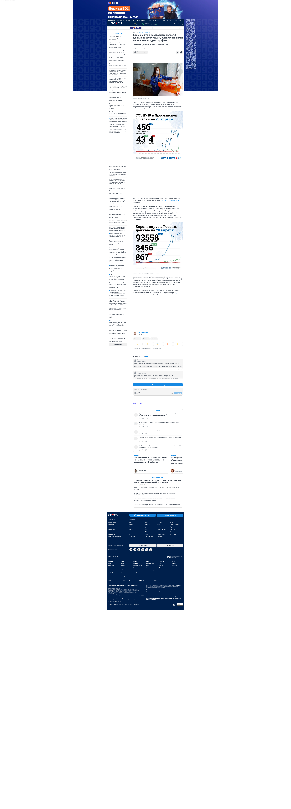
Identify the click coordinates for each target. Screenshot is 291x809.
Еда (130, 534)
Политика (160, 527)
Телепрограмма (135, 20)
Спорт (171, 522)
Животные (132, 536)
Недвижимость (112, 20)
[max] (142, 549)
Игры (171, 20)
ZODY (168, 20)
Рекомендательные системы (152, 594)
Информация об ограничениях (153, 589)
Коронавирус (137, 338)
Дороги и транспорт (134, 531)
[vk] (134, 549)
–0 (181, 369)
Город (131, 529)
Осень (159, 524)
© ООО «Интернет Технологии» (132, 604)
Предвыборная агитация (114, 536)
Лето (146, 529)
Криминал (147, 524)
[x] (146, 549)
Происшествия (161, 529)
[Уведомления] (179, 24)
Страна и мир (173, 527)
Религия (159, 536)
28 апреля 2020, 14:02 (138, 48)
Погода (127, 20)
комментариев (141, 52)
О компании (111, 527)
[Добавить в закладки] (177, 52)
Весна (131, 527)
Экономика (173, 531)
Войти (138, 393)
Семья (159, 539)
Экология (172, 529)
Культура (147, 527)
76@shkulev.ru (124, 598)
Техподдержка (111, 534)
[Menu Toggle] (108, 24)
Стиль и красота (174, 524)
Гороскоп (148, 20)
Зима (146, 522)
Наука (146, 534)
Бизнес (131, 524)
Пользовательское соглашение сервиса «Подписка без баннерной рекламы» (163, 596)
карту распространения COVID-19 (171, 200)
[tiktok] (150, 549)
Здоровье (132, 539)
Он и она (159, 522)
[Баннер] (135, 28)
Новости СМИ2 (137, 403)
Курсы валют (156, 20)
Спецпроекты (173, 534)
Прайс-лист (111, 524)
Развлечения (161, 534)
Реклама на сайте (112, 522)
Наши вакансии (112, 531)
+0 (176, 369)
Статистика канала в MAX (115, 539)
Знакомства (120, 20)
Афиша (143, 20)
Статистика (146, 338)
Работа (159, 531)
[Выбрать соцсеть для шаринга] (181, 52)
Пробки (163, 20)
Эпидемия (154, 338)
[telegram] (130, 549)
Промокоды (178, 20)
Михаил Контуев (143, 332)
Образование (148, 539)
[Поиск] (175, 24)
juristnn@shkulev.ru (112, 600)
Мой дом (147, 531)
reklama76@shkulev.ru (176, 585)
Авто (130, 522)
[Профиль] (182, 24)
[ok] (138, 549)
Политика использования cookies (153, 591)
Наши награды (111, 529)
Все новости (118, 33)
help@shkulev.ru (117, 601)
